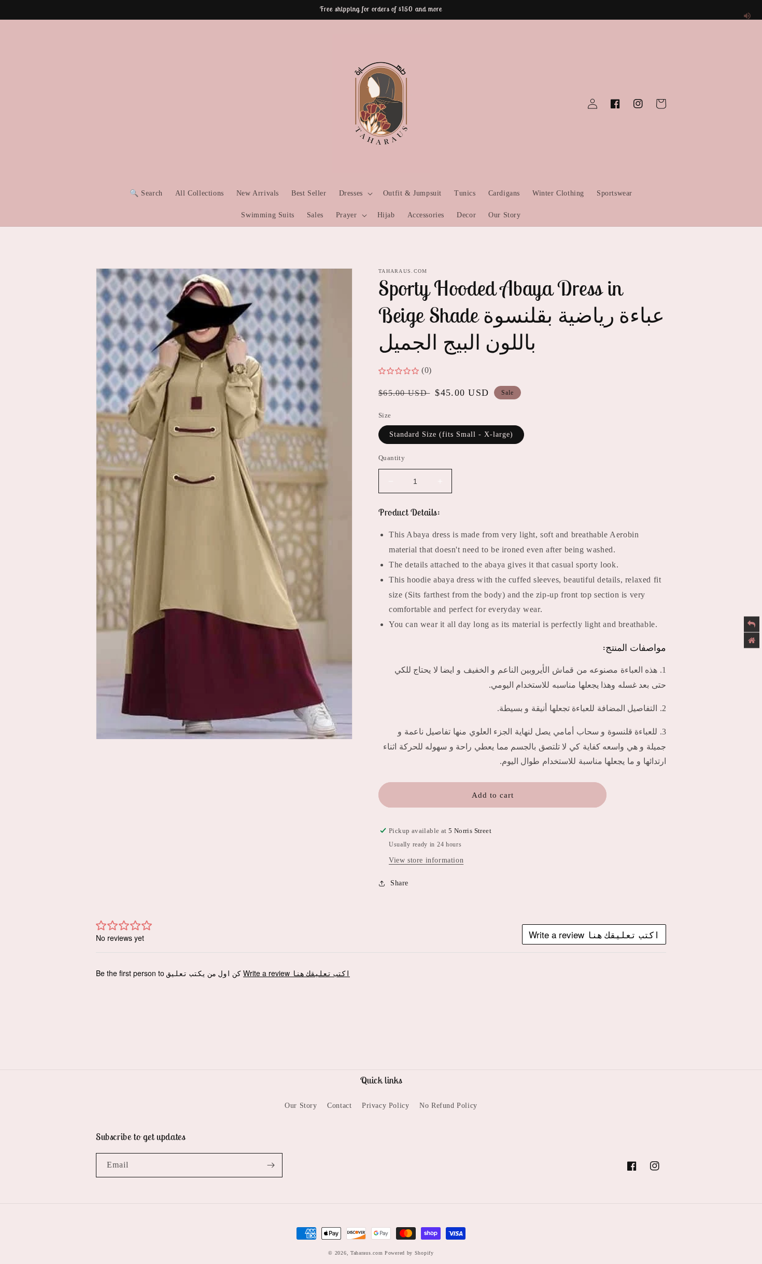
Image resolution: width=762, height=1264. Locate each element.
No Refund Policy (448, 1105)
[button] (107, 103)
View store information (426, 860)
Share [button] (399, 883)
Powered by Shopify (409, 1253)
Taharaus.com (366, 1253)
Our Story (301, 1105)
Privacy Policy (385, 1105)
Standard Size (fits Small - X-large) (451, 434)
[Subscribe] (270, 1165)
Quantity (391, 458)
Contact (339, 1105)
